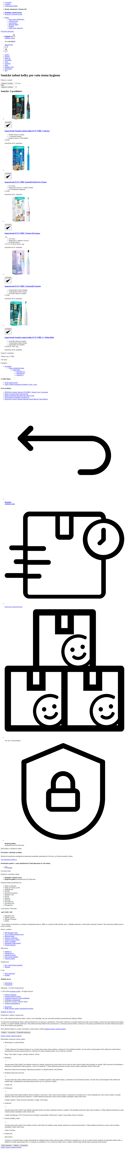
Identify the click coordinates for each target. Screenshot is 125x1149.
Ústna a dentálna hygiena (16, 368)
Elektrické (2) (20, 371)
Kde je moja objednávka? (16, 19)
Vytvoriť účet (9, 45)
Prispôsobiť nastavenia (23, 1032)
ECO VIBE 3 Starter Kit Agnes (22, 233)
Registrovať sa (9, 953)
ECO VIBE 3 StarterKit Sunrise (23, 286)
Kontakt (11, 26)
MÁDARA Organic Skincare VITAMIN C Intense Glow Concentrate (26, 392)
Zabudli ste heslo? (10, 955)
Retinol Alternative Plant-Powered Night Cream (19, 395)
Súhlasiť (4, 1032)
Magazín (7, 967)
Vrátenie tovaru (13, 21)
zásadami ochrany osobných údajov (55, 1029)
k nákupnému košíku (11, 6)
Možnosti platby (14, 24)
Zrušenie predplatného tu (12, 1003)
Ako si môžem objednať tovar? (14, 934)
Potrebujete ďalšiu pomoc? (13, 943)
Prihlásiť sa (8, 951)
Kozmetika (8, 366)
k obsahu (7, 4)
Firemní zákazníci (10, 945)
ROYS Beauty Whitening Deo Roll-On (17, 397)
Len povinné (11, 1032)
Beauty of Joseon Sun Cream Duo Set (16, 394)
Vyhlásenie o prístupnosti (12, 1000)
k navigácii (8, 2)
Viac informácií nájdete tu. (9, 859)
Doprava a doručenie (11, 938)
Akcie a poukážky (10, 941)
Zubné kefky (16, 370)
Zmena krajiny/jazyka (17, 988)
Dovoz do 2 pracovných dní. (13, 14)
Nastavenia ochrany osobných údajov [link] (16, 1002)
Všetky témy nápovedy (16, 28)
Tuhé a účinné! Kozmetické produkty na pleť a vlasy (21, 384)
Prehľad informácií (10, 994)
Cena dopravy (13, 23)
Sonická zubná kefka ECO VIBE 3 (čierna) (27, 131)
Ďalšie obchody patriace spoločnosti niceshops (19, 1008)
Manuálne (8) (20, 373)
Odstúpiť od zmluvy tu (8, 1012)
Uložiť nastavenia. (7, 1145)
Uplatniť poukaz (10, 958)
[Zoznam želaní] (6, 48)
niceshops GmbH (14, 991)
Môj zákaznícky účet (11, 932)
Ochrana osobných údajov (13, 996)
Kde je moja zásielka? (11, 957)
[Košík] (64, 50)
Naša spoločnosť (10, 973)
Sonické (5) (20, 375)
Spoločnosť (8, 1007)
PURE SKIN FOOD (11, 383)
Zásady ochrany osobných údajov (11, 1036)
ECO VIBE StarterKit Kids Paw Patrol (25, 182)
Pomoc (7, 17)
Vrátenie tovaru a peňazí (12, 939)
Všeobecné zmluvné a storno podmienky (17, 998)
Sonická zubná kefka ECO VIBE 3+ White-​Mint (29, 337)
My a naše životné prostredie (13, 965)
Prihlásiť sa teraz (10, 38)
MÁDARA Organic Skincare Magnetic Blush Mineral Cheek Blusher (26, 399)
